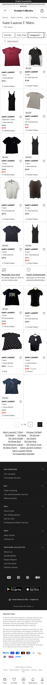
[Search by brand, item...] (4, 10)
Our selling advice (12, 514)
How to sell (9, 510)
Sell (6, 506)
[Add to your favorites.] (20, 72)
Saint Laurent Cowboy (30, 447)
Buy (5, 486)
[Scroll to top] (39, 424)
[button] (42, 10)
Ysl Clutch (31, 438)
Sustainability (10, 555)
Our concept (9, 473)
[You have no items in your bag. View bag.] (42, 10)
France (5, 670)
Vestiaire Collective (14, 547)
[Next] (30, 424)
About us (8, 551)
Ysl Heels (21, 435)
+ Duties (9, 366)
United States (25, 670)
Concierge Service (12, 477)
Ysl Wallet (9, 435)
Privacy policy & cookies (22, 606)
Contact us (9, 539)
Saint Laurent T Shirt (13, 432)
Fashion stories (11, 567)
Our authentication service (16, 494)
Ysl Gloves (34, 435)
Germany (34, 670)
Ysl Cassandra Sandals (23, 453)
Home (5, 17)
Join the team (10, 563)
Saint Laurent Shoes (22, 450)
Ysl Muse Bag (14, 441)
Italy (23, 672)
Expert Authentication (36, 274)
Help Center (9, 535)
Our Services (10, 469)
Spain (40, 670)
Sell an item (9, 518)
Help (6, 531)
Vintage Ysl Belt (33, 432)
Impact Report (10, 559)
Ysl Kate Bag (30, 441)
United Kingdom (14, 670)
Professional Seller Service (16, 522)
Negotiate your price (11, 274)
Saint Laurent (16, 17)
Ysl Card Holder (15, 438)
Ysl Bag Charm (10, 447)
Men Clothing (32, 17)
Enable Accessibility (23, 1)
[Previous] (16, 424)
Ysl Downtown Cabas (13, 444)
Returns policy (10, 498)
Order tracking (10, 490)
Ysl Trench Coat (33, 444)
